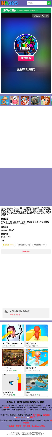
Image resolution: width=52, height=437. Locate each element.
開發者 (18, 426)
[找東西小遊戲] (35, 100)
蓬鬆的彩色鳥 (8, 392)
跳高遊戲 (24, 245)
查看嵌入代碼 (15, 315)
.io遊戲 (6, 407)
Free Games (21, 417)
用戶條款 (26, 426)
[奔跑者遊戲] (25, 100)
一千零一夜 (7, 368)
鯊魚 (28, 392)
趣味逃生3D (31, 368)
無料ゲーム (33, 417)
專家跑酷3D (31, 343)
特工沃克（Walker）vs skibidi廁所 (16, 343)
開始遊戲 (26, 58)
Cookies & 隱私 (38, 426)
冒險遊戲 (8, 245)
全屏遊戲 (26, 252)
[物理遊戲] (4, 100)
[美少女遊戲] (45, 100)
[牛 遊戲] (14, 100)
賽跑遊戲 (39, 245)
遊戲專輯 (46, 415)
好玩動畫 (11, 426)
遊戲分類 (36, 415)
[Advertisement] (26, 280)
